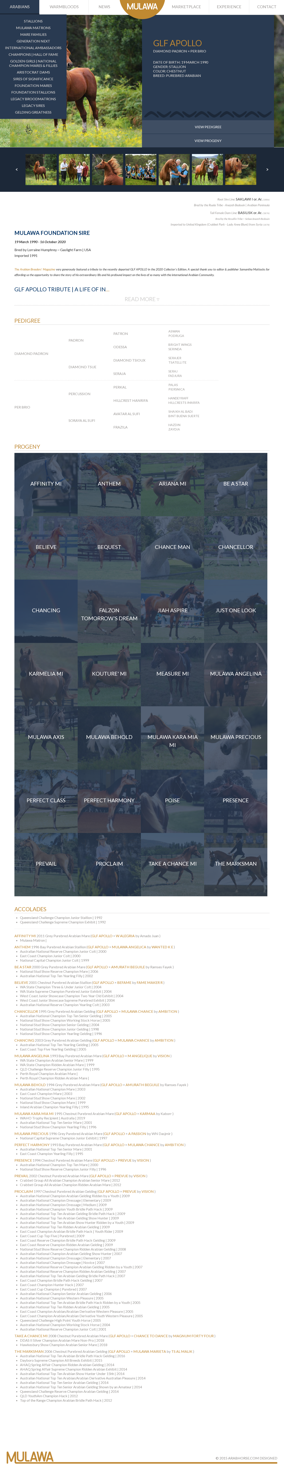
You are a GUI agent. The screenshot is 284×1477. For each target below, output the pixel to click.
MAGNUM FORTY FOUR (193, 1336)
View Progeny (208, 140)
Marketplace (186, 6)
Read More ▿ (142, 299)
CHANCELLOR (26, 1011)
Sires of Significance (33, 79)
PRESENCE (23, 1160)
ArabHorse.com (243, 1458)
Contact (266, 6)
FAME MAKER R (150, 982)
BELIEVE (21, 982)
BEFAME (124, 982)
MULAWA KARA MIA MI (34, 1113)
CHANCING (24, 1040)
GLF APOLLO (102, 936)
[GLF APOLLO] (76, 81)
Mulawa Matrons (33, 28)
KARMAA (147, 1113)
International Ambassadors (33, 48)
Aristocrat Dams (33, 72)
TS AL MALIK (181, 1351)
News (104, 6)
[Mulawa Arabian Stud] (142, 9)
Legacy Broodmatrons (33, 99)
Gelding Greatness (33, 112)
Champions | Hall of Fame (33, 54)
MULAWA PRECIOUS (31, 1133)
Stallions (33, 21)
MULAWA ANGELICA (129, 947)
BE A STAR (22, 967)
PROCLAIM (23, 1191)
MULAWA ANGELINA (31, 1056)
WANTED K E (162, 947)
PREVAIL (21, 1176)
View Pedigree (208, 127)
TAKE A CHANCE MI (31, 1336)
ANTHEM (22, 947)
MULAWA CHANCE (137, 1011)
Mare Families (33, 34)
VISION (164, 1056)
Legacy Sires (33, 105)
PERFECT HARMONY (31, 1145)
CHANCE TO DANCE (151, 1336)
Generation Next (33, 41)
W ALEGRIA (125, 936)
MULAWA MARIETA (149, 1351)
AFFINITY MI (25, 936)
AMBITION (167, 1011)
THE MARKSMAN (29, 1351)
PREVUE (125, 1160)
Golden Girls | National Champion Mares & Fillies (33, 63)
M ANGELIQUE (140, 1056)
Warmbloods (64, 6)
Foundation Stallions (33, 92)
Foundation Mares (33, 85)
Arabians (20, 6)
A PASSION (137, 1133)
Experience (229, 6)
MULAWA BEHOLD (30, 1085)
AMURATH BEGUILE (128, 967)
